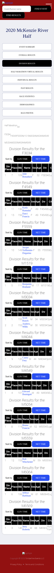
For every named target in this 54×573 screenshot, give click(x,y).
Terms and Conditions (34, 564)
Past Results (27, 88)
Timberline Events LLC (34, 558)
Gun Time (22, 159)
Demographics (27, 105)
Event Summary (27, 47)
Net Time (41, 159)
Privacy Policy (16, 564)
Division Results (27, 64)
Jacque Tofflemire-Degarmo (27, 250)
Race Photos (27, 113)
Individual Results (27, 80)
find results (13, 15)
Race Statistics (27, 96)
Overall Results (27, 55)
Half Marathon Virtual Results (27, 72)
